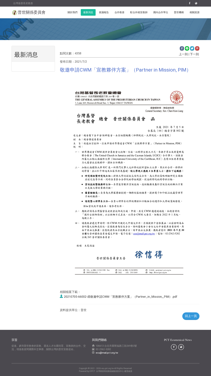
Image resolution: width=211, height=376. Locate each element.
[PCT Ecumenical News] (189, 3)
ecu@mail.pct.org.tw (107, 352)
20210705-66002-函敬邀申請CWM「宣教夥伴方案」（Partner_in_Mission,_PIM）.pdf (120, 296)
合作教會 (119, 12)
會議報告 (104, 12)
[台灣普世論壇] (196, 3)
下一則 (194, 54)
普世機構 (179, 12)
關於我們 (72, 12)
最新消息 (88, 12)
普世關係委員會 (31, 12)
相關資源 (194, 12)
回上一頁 (191, 316)
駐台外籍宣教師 (139, 12)
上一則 (183, 54)
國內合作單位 (160, 12)
